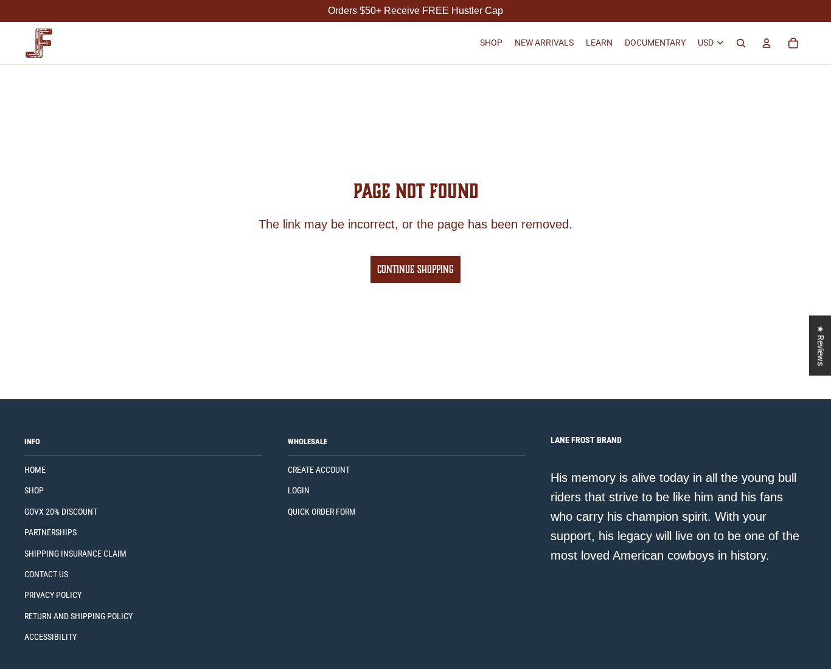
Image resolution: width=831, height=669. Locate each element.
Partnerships (50, 532)
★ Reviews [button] (821, 345)
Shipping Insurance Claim (75, 553)
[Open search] (741, 43)
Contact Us (46, 574)
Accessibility (50, 637)
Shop (34, 490)
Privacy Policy (53, 595)
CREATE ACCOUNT (319, 470)
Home (35, 470)
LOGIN (299, 490)
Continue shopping (415, 269)
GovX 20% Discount (60, 511)
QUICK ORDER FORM (322, 511)
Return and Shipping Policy (78, 616)
